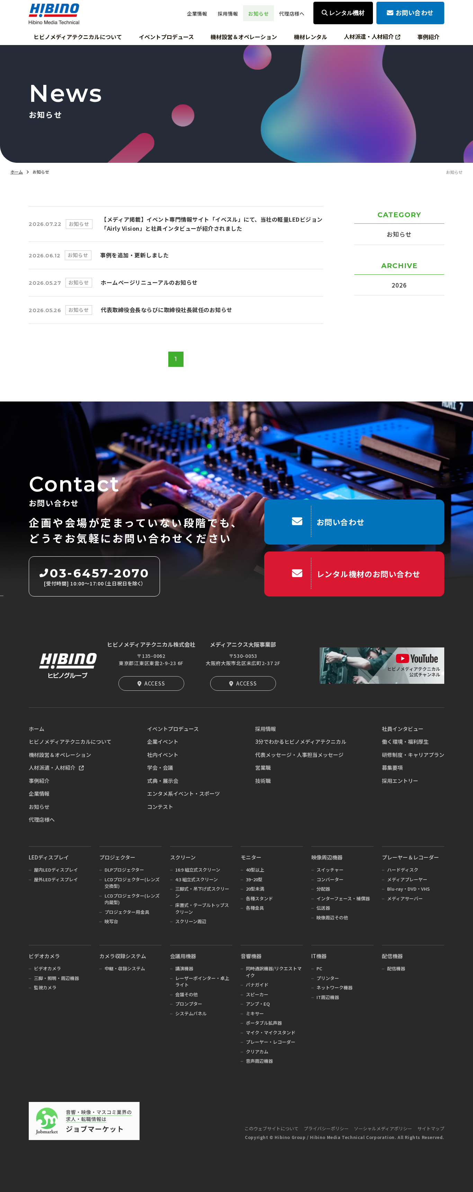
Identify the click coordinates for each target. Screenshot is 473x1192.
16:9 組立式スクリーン (197, 869)
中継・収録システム (125, 968)
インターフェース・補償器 (343, 898)
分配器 (323, 888)
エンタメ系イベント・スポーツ (183, 793)
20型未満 (255, 888)
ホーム (16, 172)
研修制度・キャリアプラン (413, 754)
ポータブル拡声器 (264, 1022)
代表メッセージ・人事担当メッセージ (299, 754)
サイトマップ (430, 1128)
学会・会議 (160, 767)
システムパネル (191, 1013)
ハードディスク (402, 869)
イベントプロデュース (173, 728)
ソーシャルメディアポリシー (383, 1128)
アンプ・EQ (258, 1003)
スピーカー (257, 994)
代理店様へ (42, 819)
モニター (251, 857)
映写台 (111, 921)
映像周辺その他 (332, 917)
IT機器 (319, 956)
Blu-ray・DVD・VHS (408, 888)
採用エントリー (400, 780)
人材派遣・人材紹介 (52, 767)
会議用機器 (183, 956)
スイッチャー (329, 869)
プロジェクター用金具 (127, 912)
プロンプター (188, 1003)
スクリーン (183, 857)
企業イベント (162, 741)
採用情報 (265, 728)
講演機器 (184, 968)
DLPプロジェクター (124, 869)
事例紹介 (39, 780)
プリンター (327, 978)
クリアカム (257, 1051)
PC (319, 968)
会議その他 (186, 994)
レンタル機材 (347, 13)
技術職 (263, 780)
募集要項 (392, 767)
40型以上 (255, 869)
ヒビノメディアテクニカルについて (70, 741)
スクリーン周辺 (190, 921)
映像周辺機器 (326, 857)
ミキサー (255, 1013)
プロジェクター (117, 857)
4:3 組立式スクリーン (196, 879)
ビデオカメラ (44, 956)
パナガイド (257, 984)
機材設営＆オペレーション (60, 754)
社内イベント (162, 754)
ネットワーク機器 (334, 987)
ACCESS (154, 683)
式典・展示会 (162, 780)
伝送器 (323, 907)
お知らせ (399, 234)
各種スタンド (259, 898)
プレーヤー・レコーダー (270, 1042)
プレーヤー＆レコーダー (410, 857)
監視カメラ (45, 987)
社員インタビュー (402, 728)
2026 (399, 285)
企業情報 (39, 793)
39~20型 (254, 879)
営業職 (263, 767)
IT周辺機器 (327, 997)
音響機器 (251, 956)
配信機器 (392, 956)
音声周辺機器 (259, 1061)
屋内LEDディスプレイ (56, 869)
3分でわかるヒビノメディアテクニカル (300, 741)
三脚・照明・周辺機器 (56, 978)
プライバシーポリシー (326, 1128)
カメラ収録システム (122, 956)
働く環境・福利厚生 (405, 741)
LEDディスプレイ (49, 857)
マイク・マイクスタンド (270, 1032)
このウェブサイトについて (271, 1128)
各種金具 (255, 907)
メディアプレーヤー (407, 879)
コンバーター (329, 879)
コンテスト (160, 806)
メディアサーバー (405, 898)
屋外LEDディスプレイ (56, 879)
